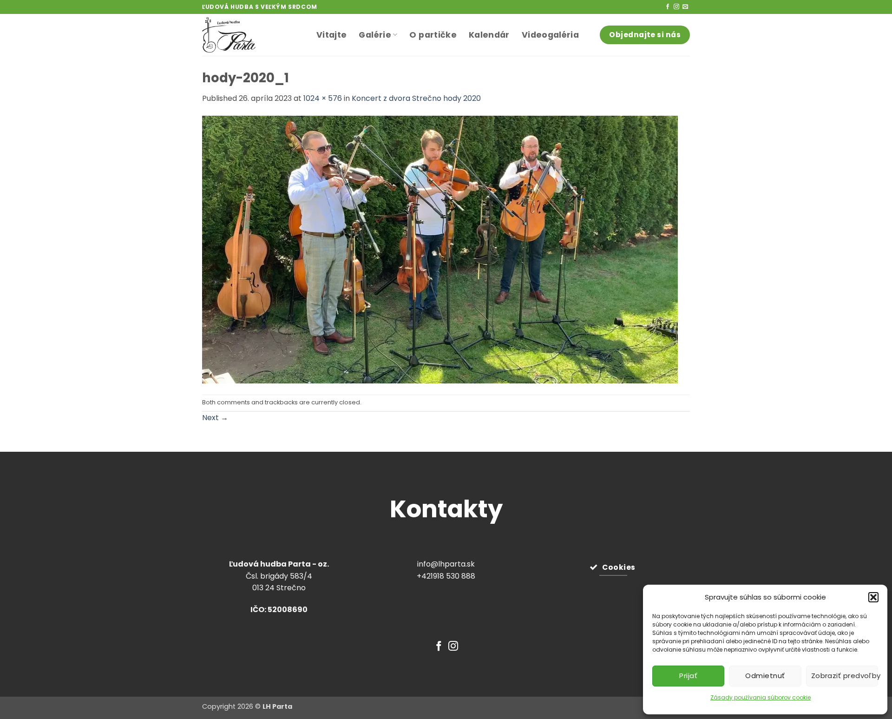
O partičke (433, 34)
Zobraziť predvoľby (844, 675)
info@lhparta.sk (446, 564)
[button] (873, 597)
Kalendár (489, 34)
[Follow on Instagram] (676, 7)
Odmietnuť (765, 675)
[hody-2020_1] (440, 249)
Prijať (688, 675)
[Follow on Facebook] (667, 7)
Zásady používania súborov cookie (760, 697)
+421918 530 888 (446, 576)
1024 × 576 (322, 98)
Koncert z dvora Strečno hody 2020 (416, 98)
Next (215, 417)
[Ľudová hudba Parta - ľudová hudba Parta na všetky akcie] (252, 35)
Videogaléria (550, 34)
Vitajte (331, 34)
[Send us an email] (685, 7)
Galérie (375, 34)
